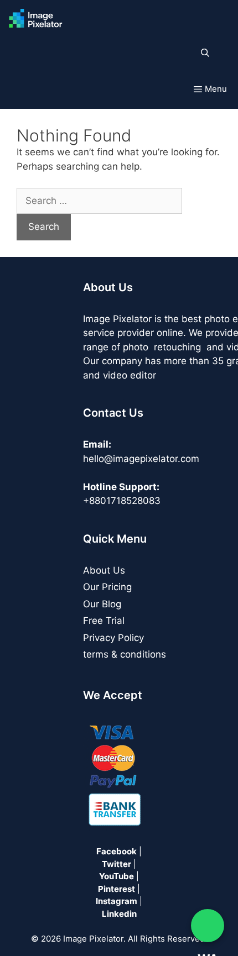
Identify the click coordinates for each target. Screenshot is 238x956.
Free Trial (104, 620)
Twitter (116, 864)
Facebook (116, 851)
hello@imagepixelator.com (141, 458)
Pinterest (116, 889)
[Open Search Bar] (205, 53)
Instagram (116, 901)
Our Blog (102, 604)
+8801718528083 (122, 500)
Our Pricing (107, 586)
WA (207, 925)
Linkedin (119, 913)
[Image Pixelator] (38, 18)
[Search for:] (99, 200)
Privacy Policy (113, 637)
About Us (104, 570)
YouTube (116, 876)
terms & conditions (124, 654)
